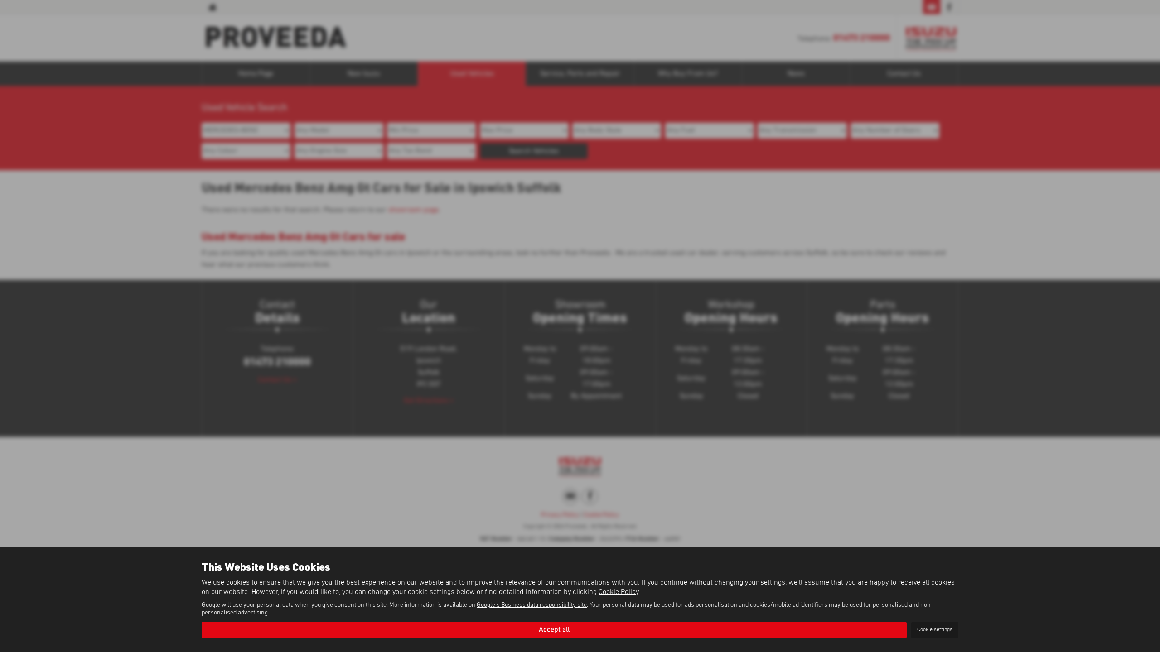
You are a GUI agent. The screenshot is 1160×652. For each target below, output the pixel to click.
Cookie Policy (618, 591)
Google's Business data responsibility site (532, 605)
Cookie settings (934, 630)
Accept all (554, 629)
